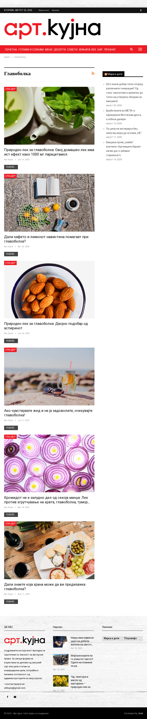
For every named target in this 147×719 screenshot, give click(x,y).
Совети (72, 49)
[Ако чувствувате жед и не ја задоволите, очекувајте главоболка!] (49, 376)
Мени (48, 49)
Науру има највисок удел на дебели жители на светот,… (82, 641)
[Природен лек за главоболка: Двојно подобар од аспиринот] (49, 290)
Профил (109, 49)
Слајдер (10, 89)
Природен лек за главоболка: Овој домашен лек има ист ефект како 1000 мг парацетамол (49, 152)
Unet (140, 713)
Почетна (11, 49)
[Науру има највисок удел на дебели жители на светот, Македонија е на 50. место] (60, 642)
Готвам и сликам (31, 49)
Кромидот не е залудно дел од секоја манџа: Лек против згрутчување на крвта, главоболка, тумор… (47, 499)
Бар (100, 49)
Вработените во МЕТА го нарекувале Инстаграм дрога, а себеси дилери (123, 115)
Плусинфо (130, 638)
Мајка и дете (115, 74)
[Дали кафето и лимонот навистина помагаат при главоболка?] (49, 203)
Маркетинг (44, 10)
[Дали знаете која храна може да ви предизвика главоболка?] (49, 550)
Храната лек (87, 49)
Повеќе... (11, 167)
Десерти (60, 49)
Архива (55, 10)
